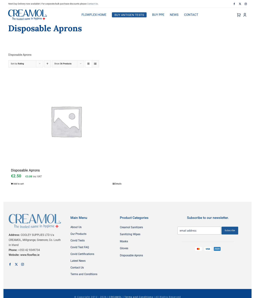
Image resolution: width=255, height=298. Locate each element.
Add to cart (18, 184)
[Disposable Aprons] (66, 121)
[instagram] (246, 4)
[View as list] (95, 63)
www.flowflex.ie (29, 255)
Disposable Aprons (25, 170)
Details (118, 184)
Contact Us (92, 3)
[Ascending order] (47, 63)
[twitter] (240, 4)
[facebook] (234, 4)
